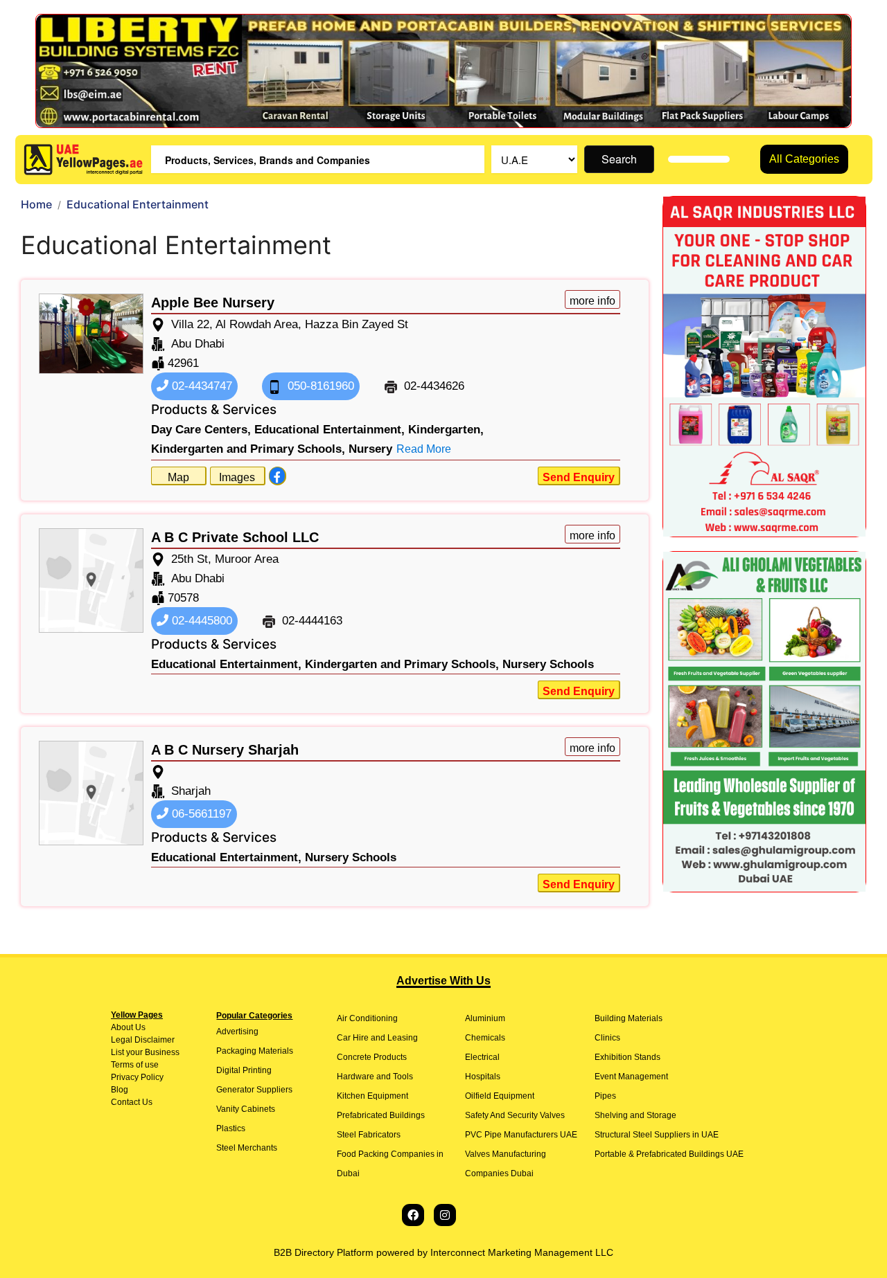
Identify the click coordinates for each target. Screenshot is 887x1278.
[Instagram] (445, 1215)
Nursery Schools (548, 664)
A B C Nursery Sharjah (225, 749)
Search (619, 159)
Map (178, 477)
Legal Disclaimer (143, 1040)
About (122, 1027)
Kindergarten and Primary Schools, (248, 449)
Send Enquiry (579, 477)
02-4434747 (200, 386)
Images (237, 477)
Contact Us (131, 1102)
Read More (423, 449)
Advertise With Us (443, 981)
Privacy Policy (137, 1077)
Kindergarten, (446, 429)
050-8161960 (319, 386)
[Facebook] (413, 1215)
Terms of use (135, 1065)
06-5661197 (199, 813)
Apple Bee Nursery (212, 302)
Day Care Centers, (201, 429)
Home (36, 204)
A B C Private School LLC (235, 537)
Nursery (370, 449)
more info (592, 301)
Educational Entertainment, (329, 429)
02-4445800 (200, 620)
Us (139, 1027)
